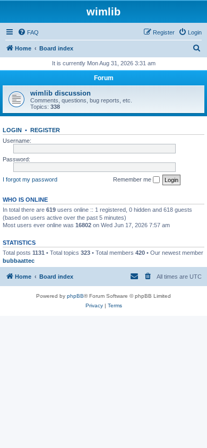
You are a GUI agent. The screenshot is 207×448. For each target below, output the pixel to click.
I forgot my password (30, 179)
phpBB (75, 296)
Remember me (133, 179)
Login (12, 130)
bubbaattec (18, 260)
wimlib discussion (60, 93)
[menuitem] (28, 32)
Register (45, 130)
